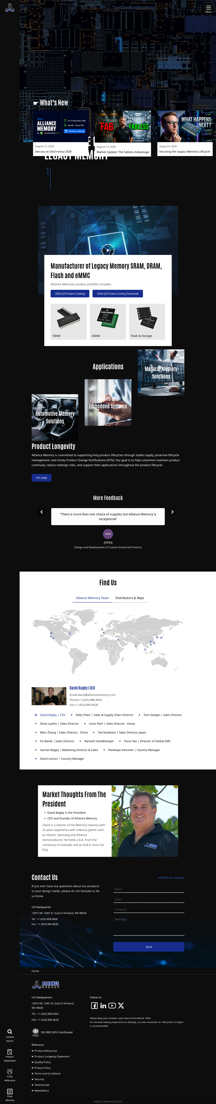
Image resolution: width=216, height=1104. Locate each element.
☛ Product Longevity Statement (50, 1056)
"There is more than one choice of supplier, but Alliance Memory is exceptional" (108, 516)
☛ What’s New (50, 102)
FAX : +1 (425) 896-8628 (45, 1020)
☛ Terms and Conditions (46, 1073)
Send (149, 947)
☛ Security (38, 1079)
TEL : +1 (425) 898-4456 (45, 1014)
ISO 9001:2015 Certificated (57, 1032)
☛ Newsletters (40, 1090)
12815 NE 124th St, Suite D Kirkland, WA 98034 (59, 913)
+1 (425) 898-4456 (90, 700)
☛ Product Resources (44, 1051)
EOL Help (41, 478)
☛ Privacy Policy (41, 1068)
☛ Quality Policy (41, 1062)
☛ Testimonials (40, 1085)
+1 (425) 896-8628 (86, 705)
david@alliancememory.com (97, 695)
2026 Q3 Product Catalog (70, 293)
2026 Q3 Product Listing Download (118, 293)
